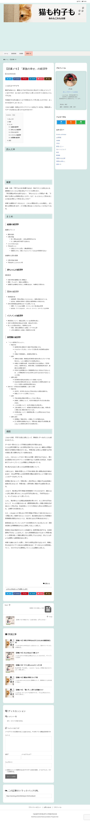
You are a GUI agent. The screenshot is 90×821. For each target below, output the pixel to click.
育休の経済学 (14, 132)
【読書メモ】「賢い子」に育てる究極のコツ (29, 690)
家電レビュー (60, 146)
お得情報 (58, 137)
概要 (9, 122)
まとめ (9, 124)
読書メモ (14, 59)
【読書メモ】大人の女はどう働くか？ (27, 653)
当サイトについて (61, 149)
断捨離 (58, 155)
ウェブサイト (9, 762)
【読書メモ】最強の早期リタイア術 (26, 677)
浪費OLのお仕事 (60, 158)
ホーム (6, 59)
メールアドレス (26, 754)
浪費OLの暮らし (60, 161)
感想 (9, 140)
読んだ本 (10, 119)
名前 (7, 754)
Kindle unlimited (61, 134)
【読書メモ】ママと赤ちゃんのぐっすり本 (28, 665)
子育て (58, 143)
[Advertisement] (45, 38)
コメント (7, 735)
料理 (57, 152)
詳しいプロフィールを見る (70, 92)
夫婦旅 (58, 140)
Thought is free (54, 816)
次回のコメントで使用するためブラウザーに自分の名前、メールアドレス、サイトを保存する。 (29, 770)
